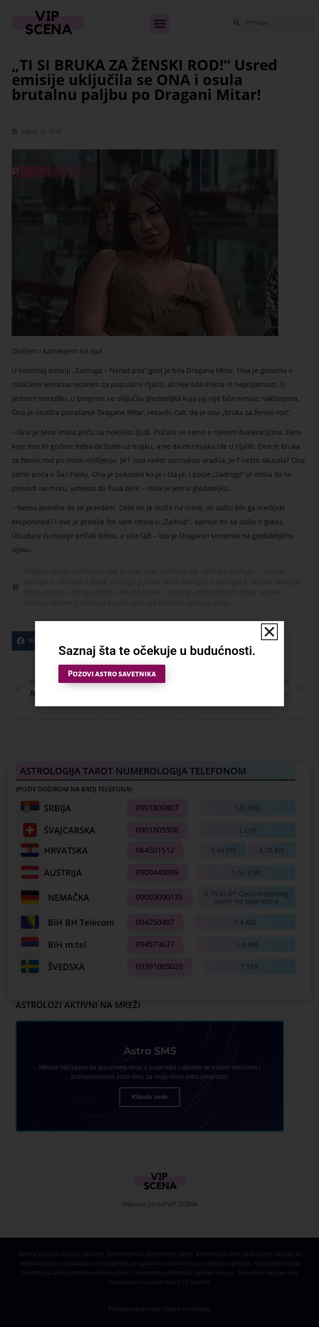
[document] (159, 663)
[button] (269, 632)
